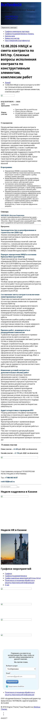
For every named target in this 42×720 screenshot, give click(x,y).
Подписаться (12, 681)
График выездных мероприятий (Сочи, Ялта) (23, 578)
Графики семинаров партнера (17, 31)
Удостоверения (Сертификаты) (17, 40)
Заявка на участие (12, 38)
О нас (7, 585)
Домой (7, 82)
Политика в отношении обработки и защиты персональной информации (20, 581)
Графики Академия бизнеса (16, 576)
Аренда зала (10, 36)
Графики (8, 573)
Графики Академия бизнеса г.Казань (19, 34)
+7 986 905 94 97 (11, 18)
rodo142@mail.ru (11, 16)
